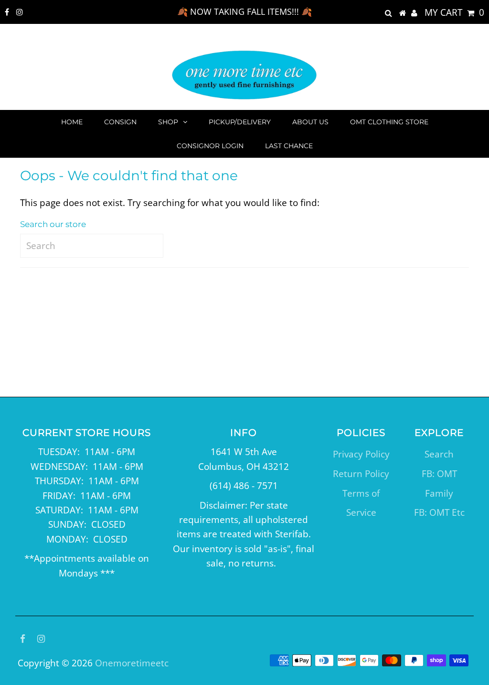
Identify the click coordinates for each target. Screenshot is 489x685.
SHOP (168, 122)
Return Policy (361, 474)
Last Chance (289, 145)
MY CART (454, 12)
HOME (72, 122)
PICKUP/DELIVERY (240, 122)
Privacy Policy (361, 454)
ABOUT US (310, 122)
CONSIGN (120, 122)
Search (439, 454)
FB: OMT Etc (439, 512)
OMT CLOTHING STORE (389, 122)
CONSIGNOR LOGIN (210, 145)
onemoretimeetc (132, 663)
